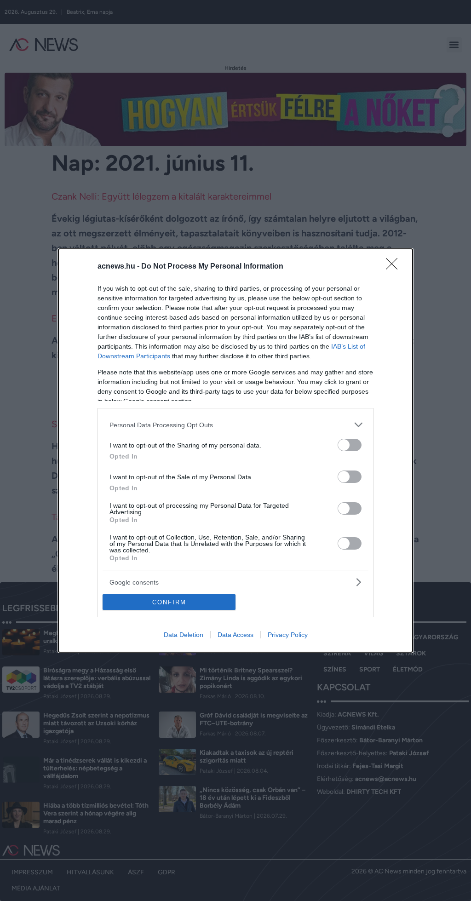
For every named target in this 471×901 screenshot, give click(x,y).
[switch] (350, 445)
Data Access (235, 634)
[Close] (394, 266)
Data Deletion (183, 634)
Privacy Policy (288, 634)
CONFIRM (169, 602)
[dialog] (235, 450)
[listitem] (235, 425)
